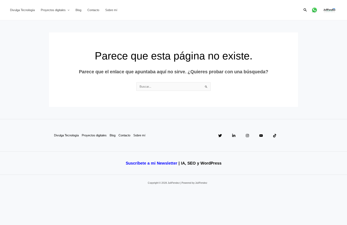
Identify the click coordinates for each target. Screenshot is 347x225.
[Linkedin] (234, 135)
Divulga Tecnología (22, 10)
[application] (67, 10)
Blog (78, 10)
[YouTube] (261, 135)
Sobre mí (111, 10)
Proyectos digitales (53, 10)
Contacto (93, 10)
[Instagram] (247, 135)
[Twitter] (220, 135)
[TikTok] (275, 135)
